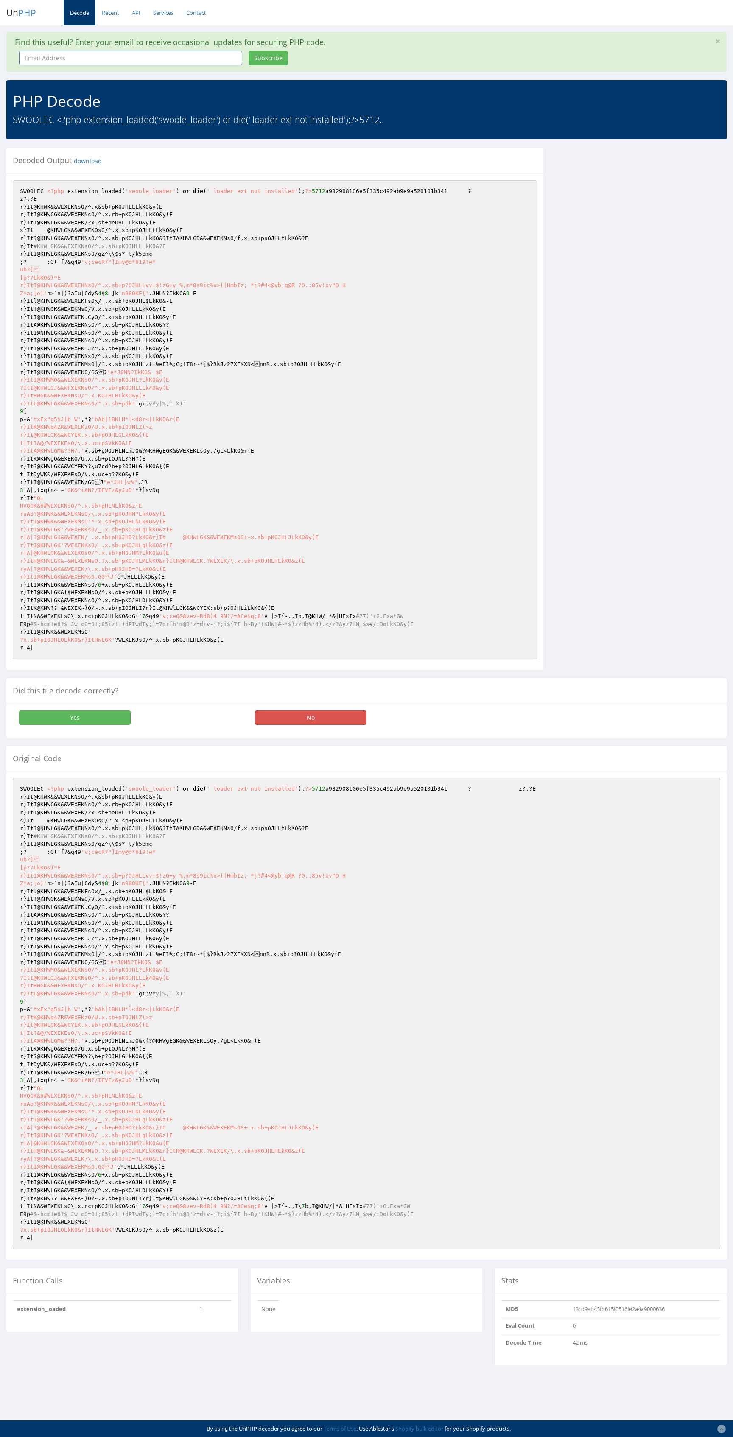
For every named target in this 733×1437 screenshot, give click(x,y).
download (88, 161)
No (311, 717)
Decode (79, 13)
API (136, 13)
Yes (75, 717)
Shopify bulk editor (419, 1428)
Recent (110, 13)
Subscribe (268, 58)
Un (21, 13)
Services (163, 13)
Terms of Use (340, 1428)
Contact (196, 13)
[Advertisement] (627, 207)
